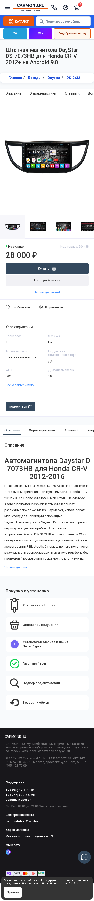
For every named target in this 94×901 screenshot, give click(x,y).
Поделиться (18, 406)
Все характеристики (20, 385)
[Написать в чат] (84, 857)
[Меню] (7, 7)
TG (15, 33)
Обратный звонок (18, 799)
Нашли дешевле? (47, 292)
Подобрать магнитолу (72, 33)
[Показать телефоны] (54, 7)
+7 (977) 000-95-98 (20, 795)
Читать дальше (16, 567)
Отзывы (73, 93)
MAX (40, 33)
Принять (13, 892)
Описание (13, 93)
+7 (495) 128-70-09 (20, 790)
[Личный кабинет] (65, 7)
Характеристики (43, 93)
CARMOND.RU (15, 737)
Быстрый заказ (47, 280)
